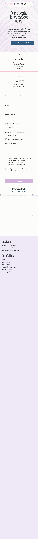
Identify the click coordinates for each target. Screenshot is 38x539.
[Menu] (31, 4)
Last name (24, 96)
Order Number (10, 114)
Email (7, 105)
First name (9, 96)
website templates (9, 246)
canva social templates (10, 250)
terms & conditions (9, 267)
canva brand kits (8, 248)
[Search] (27, 4)
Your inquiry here (11, 144)
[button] (25, 4)
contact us (6, 262)
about (4, 260)
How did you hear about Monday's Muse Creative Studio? (18, 170)
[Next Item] (32, 215)
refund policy (7, 272)
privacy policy (7, 269)
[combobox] (19, 127)
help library (6, 265)
